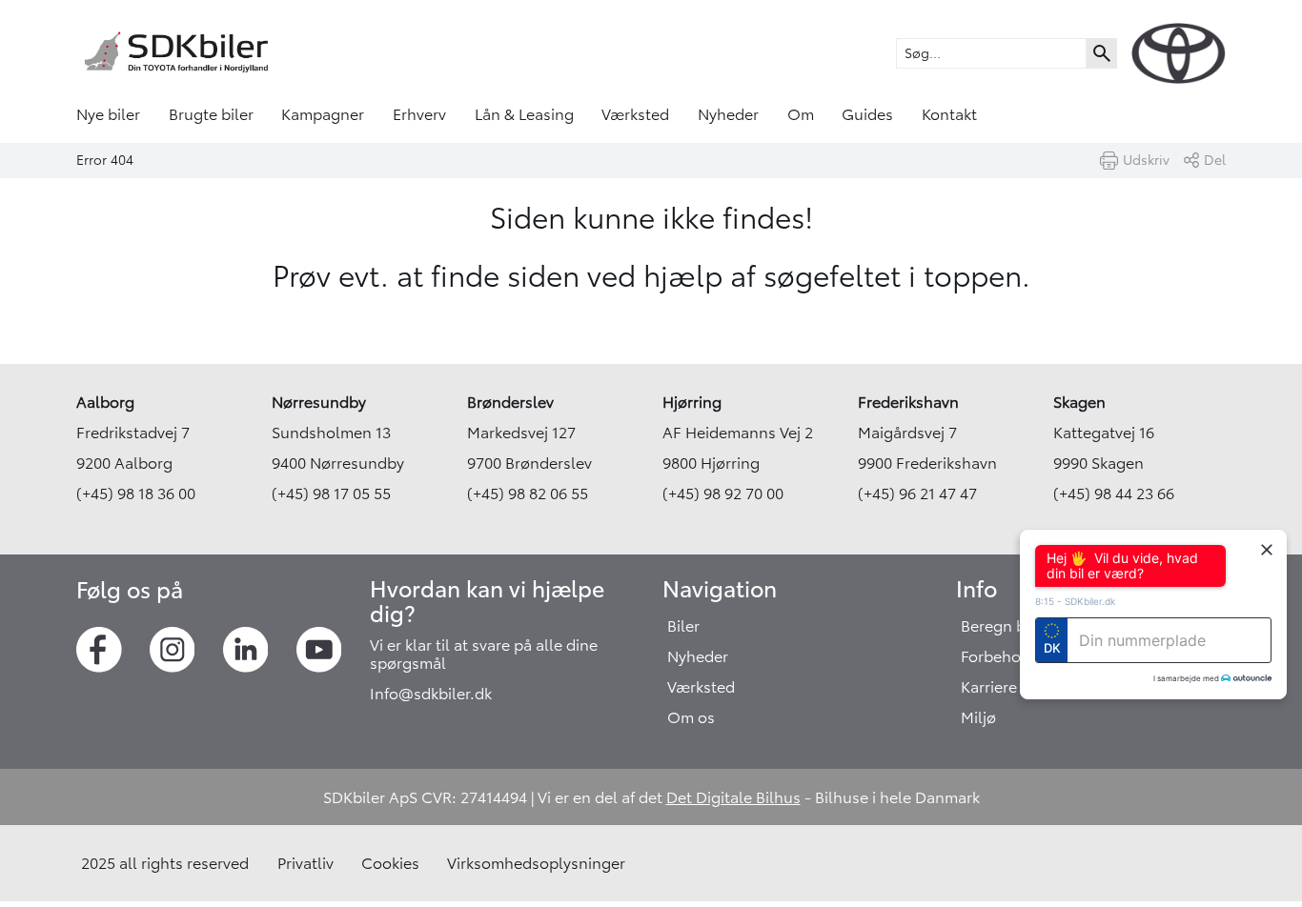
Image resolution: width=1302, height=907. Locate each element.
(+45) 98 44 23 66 (1113, 493)
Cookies (390, 863)
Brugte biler (211, 114)
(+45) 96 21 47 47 (917, 493)
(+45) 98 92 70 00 (722, 493)
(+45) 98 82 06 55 (527, 493)
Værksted (635, 114)
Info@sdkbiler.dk (431, 693)
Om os (691, 717)
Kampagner (322, 114)
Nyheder (728, 114)
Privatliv (305, 863)
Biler (683, 625)
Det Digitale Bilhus (733, 797)
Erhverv (419, 114)
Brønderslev (510, 402)
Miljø (978, 717)
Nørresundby (319, 402)
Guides (867, 114)
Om (800, 114)
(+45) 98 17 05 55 (331, 493)
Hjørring (692, 402)
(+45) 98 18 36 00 (135, 493)
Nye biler (108, 114)
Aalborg (105, 402)
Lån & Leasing (524, 114)
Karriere (989, 686)
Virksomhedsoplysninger (536, 863)
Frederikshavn (908, 402)
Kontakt (949, 114)
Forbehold (998, 656)
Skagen (1079, 402)
